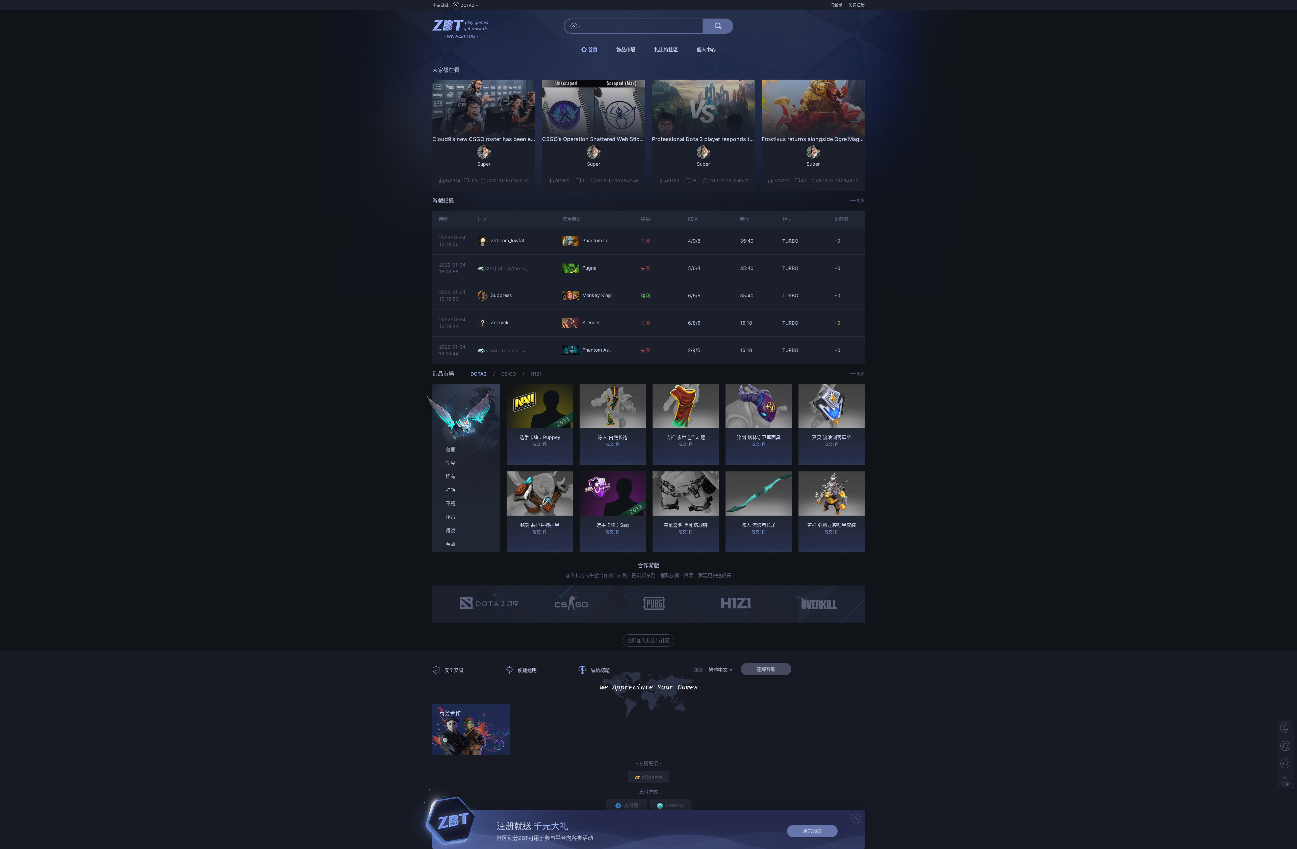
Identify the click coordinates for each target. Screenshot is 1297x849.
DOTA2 (479, 374)
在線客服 (766, 669)
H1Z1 (536, 374)
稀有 (450, 476)
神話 (450, 490)
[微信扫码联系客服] (1285, 763)
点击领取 (812, 831)
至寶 (450, 544)
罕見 (450, 463)
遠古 (450, 517)
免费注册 (856, 4)
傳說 (450, 530)
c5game (652, 777)
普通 (450, 449)
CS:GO (509, 374)
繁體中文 (719, 670)
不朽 (450, 503)
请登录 (836, 4)
